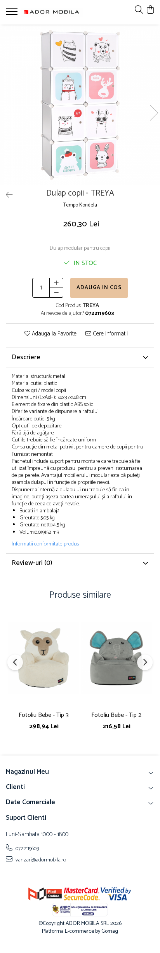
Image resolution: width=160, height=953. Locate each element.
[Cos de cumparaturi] (150, 10)
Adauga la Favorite (53, 334)
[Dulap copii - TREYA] (80, 105)
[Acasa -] (52, 12)
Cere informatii (109, 334)
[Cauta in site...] (139, 10)
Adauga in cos (99, 287)
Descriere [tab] (26, 357)
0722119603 (26, 848)
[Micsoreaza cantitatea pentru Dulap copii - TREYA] (56, 293)
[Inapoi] (6, 195)
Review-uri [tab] (32, 563)
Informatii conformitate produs (45, 544)
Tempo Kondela (80, 205)
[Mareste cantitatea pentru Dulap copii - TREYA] (56, 283)
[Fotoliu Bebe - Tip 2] (116, 658)
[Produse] (12, 13)
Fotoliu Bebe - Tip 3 (44, 715)
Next (154, 113)
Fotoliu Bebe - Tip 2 (116, 715)
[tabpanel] (80, 105)
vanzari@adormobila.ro (40, 860)
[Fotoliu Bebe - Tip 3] (43, 658)
